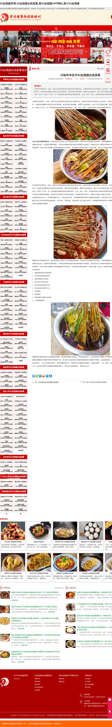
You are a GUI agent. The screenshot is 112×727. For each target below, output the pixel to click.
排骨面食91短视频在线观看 (21, 187)
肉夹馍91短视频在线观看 (7, 207)
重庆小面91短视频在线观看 (21, 155)
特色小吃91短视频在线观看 (26, 32)
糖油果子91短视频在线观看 (21, 221)
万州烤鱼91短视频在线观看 (21, 339)
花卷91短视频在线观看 (21, 122)
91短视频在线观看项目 (49, 36)
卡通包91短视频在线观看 (21, 131)
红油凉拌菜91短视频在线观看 (21, 377)
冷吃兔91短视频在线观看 (7, 397)
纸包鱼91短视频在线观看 (7, 358)
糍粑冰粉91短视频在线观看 (7, 411)
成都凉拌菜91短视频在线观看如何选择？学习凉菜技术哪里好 (35, 592)
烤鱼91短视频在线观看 (97, 32)
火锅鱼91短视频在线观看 (7, 301)
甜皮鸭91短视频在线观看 (7, 249)
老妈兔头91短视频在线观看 (7, 429)
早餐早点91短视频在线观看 (13, 79)
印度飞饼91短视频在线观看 (21, 429)
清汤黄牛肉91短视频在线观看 (7, 315)
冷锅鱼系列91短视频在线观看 (7, 306)
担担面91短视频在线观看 (21, 150)
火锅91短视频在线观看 (83, 32)
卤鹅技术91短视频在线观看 (21, 386)
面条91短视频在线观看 (41, 32)
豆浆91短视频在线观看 (7, 126)
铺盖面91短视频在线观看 (7, 169)
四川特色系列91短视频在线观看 (13, 235)
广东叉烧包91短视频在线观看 (21, 487)
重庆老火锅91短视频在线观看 (21, 315)
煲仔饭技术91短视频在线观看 (21, 438)
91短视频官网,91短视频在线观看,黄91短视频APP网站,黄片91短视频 (39, 3)
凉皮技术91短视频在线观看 (7, 452)
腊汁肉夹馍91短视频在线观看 (21, 443)
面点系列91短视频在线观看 (13, 197)
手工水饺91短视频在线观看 (7, 117)
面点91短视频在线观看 (7, 89)
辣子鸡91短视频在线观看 (7, 259)
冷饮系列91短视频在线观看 (13, 457)
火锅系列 (37, 690)
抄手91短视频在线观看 (21, 94)
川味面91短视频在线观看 (7, 155)
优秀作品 (61, 678)
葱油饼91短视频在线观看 (21, 230)
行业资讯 (88, 681)
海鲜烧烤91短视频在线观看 (7, 344)
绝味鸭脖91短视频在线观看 (7, 406)
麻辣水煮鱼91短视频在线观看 (7, 297)
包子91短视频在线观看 (55, 32)
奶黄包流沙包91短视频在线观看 (7, 487)
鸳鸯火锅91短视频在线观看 (7, 287)
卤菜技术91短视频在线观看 (21, 382)
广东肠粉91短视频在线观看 (21, 415)
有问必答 (88, 687)
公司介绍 (16, 678)
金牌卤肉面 (21, 164)
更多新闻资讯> (59, 588)
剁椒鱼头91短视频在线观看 (21, 263)
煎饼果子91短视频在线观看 (7, 99)
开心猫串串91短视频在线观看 (7, 424)
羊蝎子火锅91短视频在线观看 (21, 324)
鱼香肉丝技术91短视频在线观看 (21, 497)
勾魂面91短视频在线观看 (7, 164)
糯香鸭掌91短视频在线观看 (7, 273)
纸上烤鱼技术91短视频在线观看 (7, 339)
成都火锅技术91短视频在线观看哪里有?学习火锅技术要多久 (34, 607)
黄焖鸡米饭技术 (20, 396)
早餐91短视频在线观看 (21, 99)
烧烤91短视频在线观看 (69, 32)
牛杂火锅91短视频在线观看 (21, 320)
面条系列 (37, 681)
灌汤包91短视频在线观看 (7, 94)
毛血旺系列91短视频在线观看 (7, 501)
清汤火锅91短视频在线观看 (7, 320)
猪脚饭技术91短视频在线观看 (21, 447)
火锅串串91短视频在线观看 (7, 311)
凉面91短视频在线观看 (7, 178)
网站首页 (7, 36)
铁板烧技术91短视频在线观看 (7, 362)
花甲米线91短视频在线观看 (21, 424)
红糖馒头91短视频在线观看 (7, 131)
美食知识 (72, 588)
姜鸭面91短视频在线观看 (7, 183)
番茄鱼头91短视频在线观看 (7, 268)
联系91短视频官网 (43, 41)
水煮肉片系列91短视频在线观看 (21, 501)
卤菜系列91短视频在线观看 (13, 367)
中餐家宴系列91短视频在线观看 (13, 491)
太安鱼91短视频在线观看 (21, 268)
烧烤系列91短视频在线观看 (13, 334)
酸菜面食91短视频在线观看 (21, 192)
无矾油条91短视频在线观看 (21, 113)
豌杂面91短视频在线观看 (7, 141)
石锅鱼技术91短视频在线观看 (7, 447)
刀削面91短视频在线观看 (7, 160)
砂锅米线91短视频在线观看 (7, 108)
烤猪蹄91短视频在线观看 (7, 254)
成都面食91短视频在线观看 (7, 150)
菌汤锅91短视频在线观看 (21, 301)
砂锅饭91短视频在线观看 (21, 240)
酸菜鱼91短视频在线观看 (21, 297)
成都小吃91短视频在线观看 (7, 420)
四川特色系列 (38, 687)
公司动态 (88, 678)
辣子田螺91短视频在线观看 (21, 254)
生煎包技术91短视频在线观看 (21, 406)
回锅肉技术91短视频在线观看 (7, 497)
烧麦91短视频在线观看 (7, 202)
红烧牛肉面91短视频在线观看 (21, 178)
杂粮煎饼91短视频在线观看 (7, 113)
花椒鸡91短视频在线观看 (7, 263)
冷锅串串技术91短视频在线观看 (7, 443)
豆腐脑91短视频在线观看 (21, 117)
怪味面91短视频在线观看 (21, 183)
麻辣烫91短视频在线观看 (21, 306)
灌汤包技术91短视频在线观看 (7, 230)
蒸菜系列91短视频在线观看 (7, 506)
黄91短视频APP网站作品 (75, 36)
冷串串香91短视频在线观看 (7, 292)
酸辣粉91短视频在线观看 (21, 434)
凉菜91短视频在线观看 (7, 386)
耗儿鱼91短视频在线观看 (21, 292)
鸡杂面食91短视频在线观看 (7, 146)
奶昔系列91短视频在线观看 (21, 472)
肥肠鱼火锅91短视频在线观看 (7, 329)
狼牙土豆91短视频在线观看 (7, 401)
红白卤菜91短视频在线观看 (7, 382)
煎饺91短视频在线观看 (21, 225)
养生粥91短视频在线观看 (21, 108)
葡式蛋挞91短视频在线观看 (21, 482)
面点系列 (37, 684)
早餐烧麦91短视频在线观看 (7, 85)
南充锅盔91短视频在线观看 (21, 207)
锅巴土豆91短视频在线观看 (7, 415)
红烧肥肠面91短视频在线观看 (7, 174)
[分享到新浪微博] (43, 376)
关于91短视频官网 (25, 36)
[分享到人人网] (50, 376)
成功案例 (95, 36)
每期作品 (61, 681)
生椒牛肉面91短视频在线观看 (7, 192)
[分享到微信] (37, 376)
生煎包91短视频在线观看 (21, 85)
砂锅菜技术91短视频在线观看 (21, 401)
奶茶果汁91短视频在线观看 (7, 462)
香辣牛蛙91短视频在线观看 (21, 273)
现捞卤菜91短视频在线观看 (21, 373)
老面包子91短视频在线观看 (21, 126)
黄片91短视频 (23, 41)
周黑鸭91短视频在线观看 (7, 377)
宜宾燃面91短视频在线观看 (21, 146)
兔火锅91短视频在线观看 (21, 287)
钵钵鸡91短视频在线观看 (7, 438)
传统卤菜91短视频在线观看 (7, 373)
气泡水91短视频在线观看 (7, 472)
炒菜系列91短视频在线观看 (21, 506)
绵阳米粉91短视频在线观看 (21, 160)
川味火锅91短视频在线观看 (21, 311)
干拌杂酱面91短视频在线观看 (21, 169)
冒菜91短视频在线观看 (7, 240)
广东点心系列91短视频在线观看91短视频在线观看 (13, 478)
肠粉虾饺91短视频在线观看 (7, 482)
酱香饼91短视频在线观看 (21, 216)
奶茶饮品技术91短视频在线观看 (7, 467)
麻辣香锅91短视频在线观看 (7, 245)
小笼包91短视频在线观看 (21, 103)
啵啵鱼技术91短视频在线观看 (21, 420)
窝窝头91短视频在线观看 (7, 122)
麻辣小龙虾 (21, 348)
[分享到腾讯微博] (47, 376)
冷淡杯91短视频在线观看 (21, 249)
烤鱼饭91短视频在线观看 (7, 277)
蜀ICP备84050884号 (81, 715)
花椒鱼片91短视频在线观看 (21, 259)
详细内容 (15, 600)
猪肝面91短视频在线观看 (7, 187)
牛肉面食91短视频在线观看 (21, 141)
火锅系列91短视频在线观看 (13, 282)
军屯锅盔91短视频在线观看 (7, 221)
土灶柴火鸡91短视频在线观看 (7, 324)
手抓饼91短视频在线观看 (7, 225)
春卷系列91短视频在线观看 (7, 212)
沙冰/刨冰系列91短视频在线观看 (21, 467)
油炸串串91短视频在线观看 (21, 358)
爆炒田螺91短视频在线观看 (21, 344)
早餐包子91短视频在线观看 (7, 103)
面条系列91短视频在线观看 (13, 136)
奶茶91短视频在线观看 (21, 462)
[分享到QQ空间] (40, 376)
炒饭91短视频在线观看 (21, 511)
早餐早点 (37, 678)
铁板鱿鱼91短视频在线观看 (7, 353)
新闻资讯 (7, 41)
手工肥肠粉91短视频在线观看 (7, 434)
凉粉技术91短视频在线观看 (21, 411)
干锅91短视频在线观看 (21, 245)
